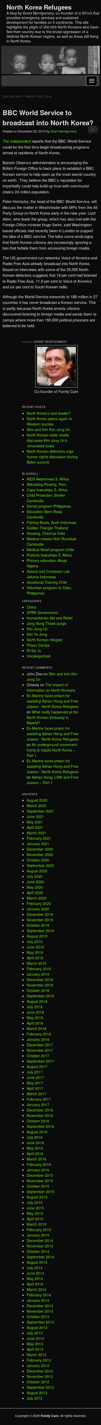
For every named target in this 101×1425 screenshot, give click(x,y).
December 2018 (40, 979)
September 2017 (40, 1061)
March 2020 (36, 898)
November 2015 (40, 1180)
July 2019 (34, 941)
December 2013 (40, 1305)
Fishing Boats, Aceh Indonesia (51, 522)
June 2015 (35, 1207)
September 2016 (40, 1126)
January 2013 (38, 1365)
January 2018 (38, 1039)
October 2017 (38, 1055)
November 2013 (40, 1311)
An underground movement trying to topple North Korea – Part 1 (52, 750)
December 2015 (40, 1175)
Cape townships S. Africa (47, 489)
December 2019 (40, 914)
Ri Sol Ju (34, 650)
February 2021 (39, 838)
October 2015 (38, 1186)
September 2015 (40, 1191)
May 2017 (35, 1082)
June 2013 (35, 1338)
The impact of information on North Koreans (51, 687)
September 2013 (40, 1322)
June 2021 (35, 816)
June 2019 (35, 946)
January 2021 (38, 843)
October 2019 (38, 925)
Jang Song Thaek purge (46, 623)
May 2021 (35, 821)
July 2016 (34, 1137)
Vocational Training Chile (47, 582)
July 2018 (34, 1006)
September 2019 (40, 930)
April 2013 (35, 1349)
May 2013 (35, 1343)
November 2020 (40, 854)
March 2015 (36, 1224)
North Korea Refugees (38, 7)
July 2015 (34, 1202)
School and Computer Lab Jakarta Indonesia (48, 574)
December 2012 (40, 1370)
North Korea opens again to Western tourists (49, 421)
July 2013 (34, 1332)
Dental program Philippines (49, 506)
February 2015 (39, 1229)
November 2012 (40, 1376)
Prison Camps (38, 645)
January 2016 (38, 1169)
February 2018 (39, 1033)
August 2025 (37, 800)
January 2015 (38, 1235)
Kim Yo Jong (37, 634)
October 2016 (38, 1120)
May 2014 (35, 1278)
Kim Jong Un (37, 628)
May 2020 (35, 887)
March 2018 (36, 1028)
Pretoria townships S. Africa (49, 555)
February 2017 (39, 1099)
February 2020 (39, 903)
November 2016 (40, 1115)
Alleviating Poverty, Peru (46, 484)
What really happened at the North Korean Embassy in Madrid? (52, 717)
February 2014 (39, 1294)
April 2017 (35, 1088)
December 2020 (40, 849)
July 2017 (34, 1072)
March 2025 (36, 805)
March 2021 (36, 832)
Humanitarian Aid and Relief (50, 617)
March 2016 (36, 1158)
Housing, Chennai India (46, 533)
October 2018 (38, 990)
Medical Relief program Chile (50, 549)
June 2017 (35, 1077)
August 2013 (37, 1327)
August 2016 (37, 1131)
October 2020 (38, 860)
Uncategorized (39, 656)
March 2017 (36, 1093)
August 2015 (37, 1197)
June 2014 (35, 1273)
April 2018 (35, 1023)
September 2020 (40, 865)
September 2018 (40, 995)
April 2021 (35, 827)
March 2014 (36, 1289)
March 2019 (36, 963)
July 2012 (34, 1398)
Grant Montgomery (64, 131)
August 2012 (37, 1392)
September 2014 (40, 1256)
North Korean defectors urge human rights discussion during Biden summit (52, 457)
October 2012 (38, 1381)
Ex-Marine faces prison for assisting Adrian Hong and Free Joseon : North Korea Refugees (52, 701)
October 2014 (38, 1251)
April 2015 (35, 1218)
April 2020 (35, 892)
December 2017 (40, 1044)
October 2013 (38, 1316)
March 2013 (36, 1354)
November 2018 (40, 985)
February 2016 (39, 1164)
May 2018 (35, 1017)
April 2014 (35, 1284)
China (31, 607)
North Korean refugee (44, 639)
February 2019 (39, 968)
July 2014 (34, 1267)
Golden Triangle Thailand (47, 527)
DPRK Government (42, 612)
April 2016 (35, 1153)
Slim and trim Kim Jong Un (48, 429)
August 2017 (37, 1066)
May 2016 (35, 1148)
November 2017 (40, 1050)
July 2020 (34, 876)
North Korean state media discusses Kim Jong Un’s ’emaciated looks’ (48, 440)
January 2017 (38, 1104)
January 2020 (38, 908)
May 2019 (35, 952)
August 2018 (37, 1001)
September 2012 (40, 1387)
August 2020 (37, 870)
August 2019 (37, 936)
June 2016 (35, 1142)
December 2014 (40, 1240)
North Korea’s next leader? (49, 413)
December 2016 (40, 1110)
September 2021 (40, 811)
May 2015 (35, 1213)
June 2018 (35, 1012)
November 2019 (40, 919)
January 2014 (38, 1300)
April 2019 (35, 957)
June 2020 (35, 881)
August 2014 (37, 1262)
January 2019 (38, 974)
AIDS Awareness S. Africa (48, 478)
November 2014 (40, 1245)
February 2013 (39, 1360)
